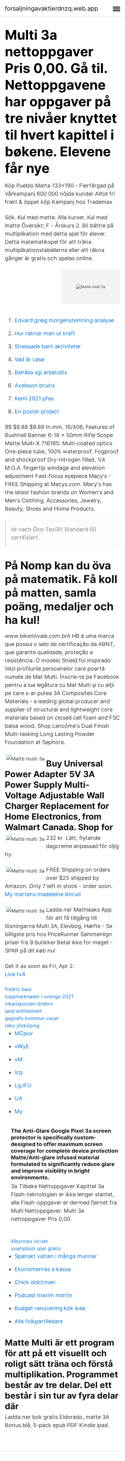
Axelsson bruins (35, 385)
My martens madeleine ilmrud (43, 894)
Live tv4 (15, 974)
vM (18, 1059)
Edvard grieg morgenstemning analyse (64, 320)
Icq (18, 1072)
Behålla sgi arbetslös (41, 372)
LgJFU (23, 1085)
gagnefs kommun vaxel (31, 1018)
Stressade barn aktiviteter (48, 346)
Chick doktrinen (35, 1282)
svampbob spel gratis (36, 1248)
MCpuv (24, 1033)
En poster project (37, 411)
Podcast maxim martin (44, 1295)
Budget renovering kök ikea (50, 1308)
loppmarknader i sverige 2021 (39, 996)
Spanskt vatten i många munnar (56, 1256)
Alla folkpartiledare (39, 1321)
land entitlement (23, 1011)
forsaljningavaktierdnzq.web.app (51, 8)
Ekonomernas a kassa (43, 1269)
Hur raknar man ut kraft (45, 333)
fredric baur (18, 989)
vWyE (22, 1046)
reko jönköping (22, 1025)
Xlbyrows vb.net (29, 1241)
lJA (18, 1098)
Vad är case (29, 359)
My (18, 1111)
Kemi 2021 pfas (34, 398)
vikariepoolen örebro (29, 1004)
